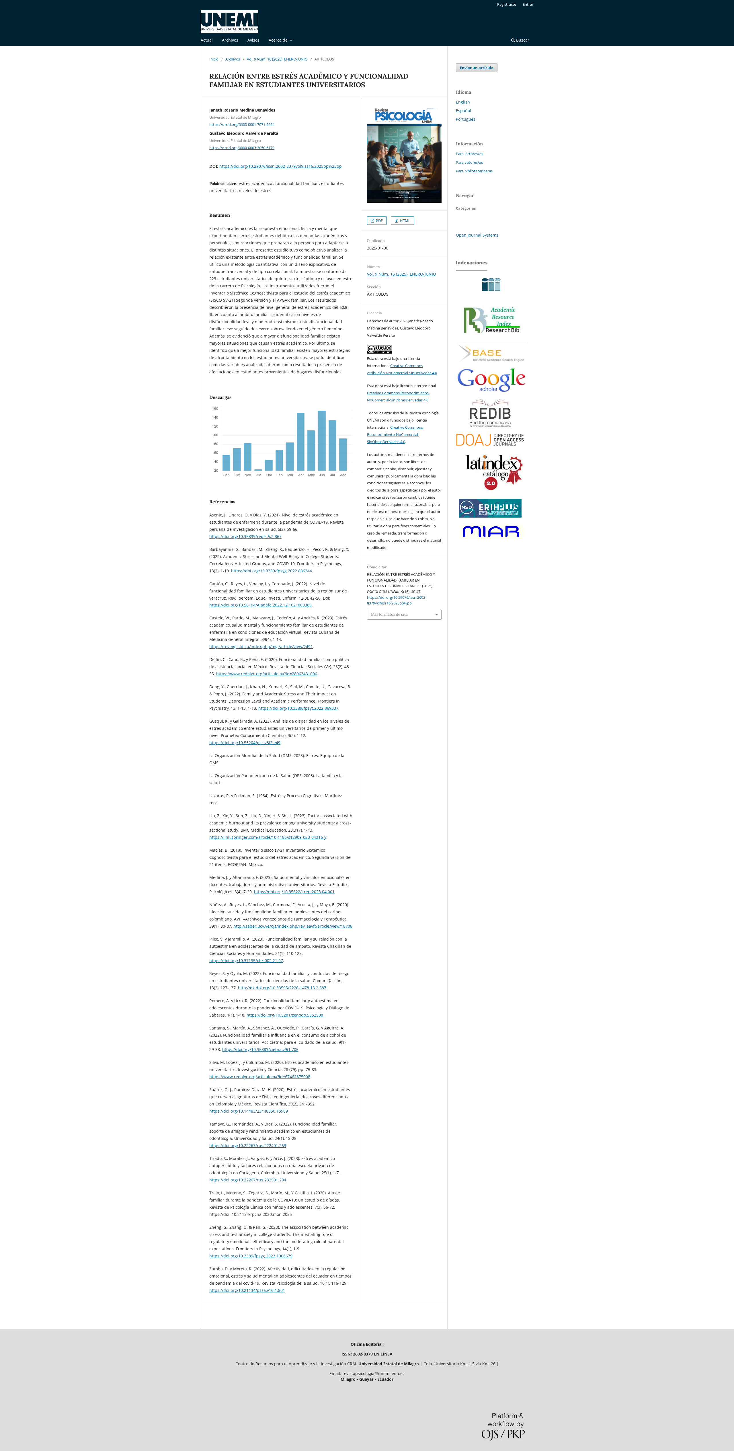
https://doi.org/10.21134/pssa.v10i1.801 (247, 1290)
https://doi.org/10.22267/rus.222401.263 (247, 1145)
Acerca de (279, 40)
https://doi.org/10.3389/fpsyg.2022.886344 (271, 571)
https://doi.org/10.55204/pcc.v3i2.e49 (244, 742)
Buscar (522, 40)
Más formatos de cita (389, 614)
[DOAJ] (490, 448)
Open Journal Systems (477, 235)
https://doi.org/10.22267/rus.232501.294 (247, 1180)
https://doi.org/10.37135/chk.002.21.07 (246, 960)
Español (463, 110)
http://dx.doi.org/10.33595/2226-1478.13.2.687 (282, 987)
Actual (207, 40)
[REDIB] (490, 426)
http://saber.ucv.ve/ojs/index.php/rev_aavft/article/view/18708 (292, 926)
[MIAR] (491, 540)
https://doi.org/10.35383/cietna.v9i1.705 (260, 1049)
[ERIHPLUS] (490, 519)
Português (465, 119)
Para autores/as (469, 162)
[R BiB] (492, 339)
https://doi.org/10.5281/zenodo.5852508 (285, 1015)
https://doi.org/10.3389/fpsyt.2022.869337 (298, 708)
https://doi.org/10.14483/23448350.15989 (248, 1111)
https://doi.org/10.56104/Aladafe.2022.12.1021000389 (260, 605)
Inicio (213, 59)
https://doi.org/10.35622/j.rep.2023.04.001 (294, 891)
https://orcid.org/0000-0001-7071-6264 (241, 124)
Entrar (528, 4)
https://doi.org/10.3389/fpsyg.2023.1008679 (250, 1256)
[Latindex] (492, 493)
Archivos (230, 40)
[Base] (492, 364)
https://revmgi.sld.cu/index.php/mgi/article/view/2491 (261, 646)
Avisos (253, 40)
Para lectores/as (469, 153)
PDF (379, 220)
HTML (404, 220)
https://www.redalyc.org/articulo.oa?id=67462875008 (259, 1076)
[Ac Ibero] (490, 293)
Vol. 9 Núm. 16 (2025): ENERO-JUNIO (277, 59)
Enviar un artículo (476, 67)
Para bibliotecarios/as (474, 170)
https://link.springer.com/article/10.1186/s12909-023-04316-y (267, 837)
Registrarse (506, 4)
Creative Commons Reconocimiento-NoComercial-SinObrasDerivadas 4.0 (395, 434)
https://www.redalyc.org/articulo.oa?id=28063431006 (266, 673)
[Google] (492, 396)
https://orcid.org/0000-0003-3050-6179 (241, 147)
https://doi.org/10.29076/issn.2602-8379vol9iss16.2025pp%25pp (280, 166)
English (463, 102)
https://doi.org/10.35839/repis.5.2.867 (245, 536)
